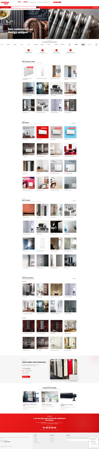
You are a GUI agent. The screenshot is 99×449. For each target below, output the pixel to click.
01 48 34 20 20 (96, 7)
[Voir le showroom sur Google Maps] (73, 377)
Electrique (35, 440)
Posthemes (5, 446)
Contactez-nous (52, 441)
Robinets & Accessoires (37, 442)
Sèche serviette (36, 441)
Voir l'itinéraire (25, 376)
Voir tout (74, 123)
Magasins (51, 440)
